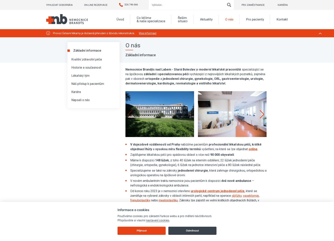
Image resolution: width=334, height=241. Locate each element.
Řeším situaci (182, 19)
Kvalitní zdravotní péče (86, 59)
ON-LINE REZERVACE (95, 4)
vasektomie (251, 196)
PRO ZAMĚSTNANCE (253, 4)
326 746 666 (131, 4)
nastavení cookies (157, 220)
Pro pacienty (255, 19)
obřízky (237, 196)
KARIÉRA (283, 4)
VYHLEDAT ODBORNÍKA (59, 4)
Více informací (147, 33)
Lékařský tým (80, 75)
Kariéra (76, 92)
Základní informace (87, 50)
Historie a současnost (86, 67)
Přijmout (142, 230)
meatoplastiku (168, 200)
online (253, 149)
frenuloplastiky (140, 200)
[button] (262, 114)
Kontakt (282, 19)
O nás (229, 19)
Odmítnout (192, 230)
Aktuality (206, 19)
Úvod (120, 19)
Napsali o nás (80, 100)
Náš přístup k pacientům (87, 84)
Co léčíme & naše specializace (151, 19)
